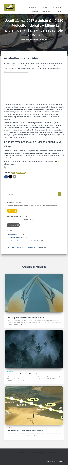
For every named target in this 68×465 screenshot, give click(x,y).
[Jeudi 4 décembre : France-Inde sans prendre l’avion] (34, 405)
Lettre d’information (38, 457)
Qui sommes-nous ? (54, 3)
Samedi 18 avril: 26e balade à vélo (16, 244)
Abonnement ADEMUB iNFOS (22, 457)
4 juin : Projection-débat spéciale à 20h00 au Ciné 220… (22, 240)
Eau (13, 172)
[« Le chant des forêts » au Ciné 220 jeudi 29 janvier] (34, 349)
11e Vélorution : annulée (13, 237)
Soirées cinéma (21, 172)
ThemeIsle (61, 461)
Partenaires (57, 7)
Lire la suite (23, 324)
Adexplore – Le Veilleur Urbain (42, 11)
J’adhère (59, 11)
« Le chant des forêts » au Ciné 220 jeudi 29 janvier (25, 374)
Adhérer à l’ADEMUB (25, 453)
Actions (45, 7)
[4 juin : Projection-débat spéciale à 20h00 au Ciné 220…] (34, 293)
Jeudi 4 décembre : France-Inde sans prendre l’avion (25, 430)
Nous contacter (50, 453)
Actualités (10, 315)
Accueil (40, 3)
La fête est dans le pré (13, 234)
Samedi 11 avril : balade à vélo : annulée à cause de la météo (23, 247)
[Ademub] (9, 7)
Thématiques (33, 7)
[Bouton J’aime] (5, 167)
